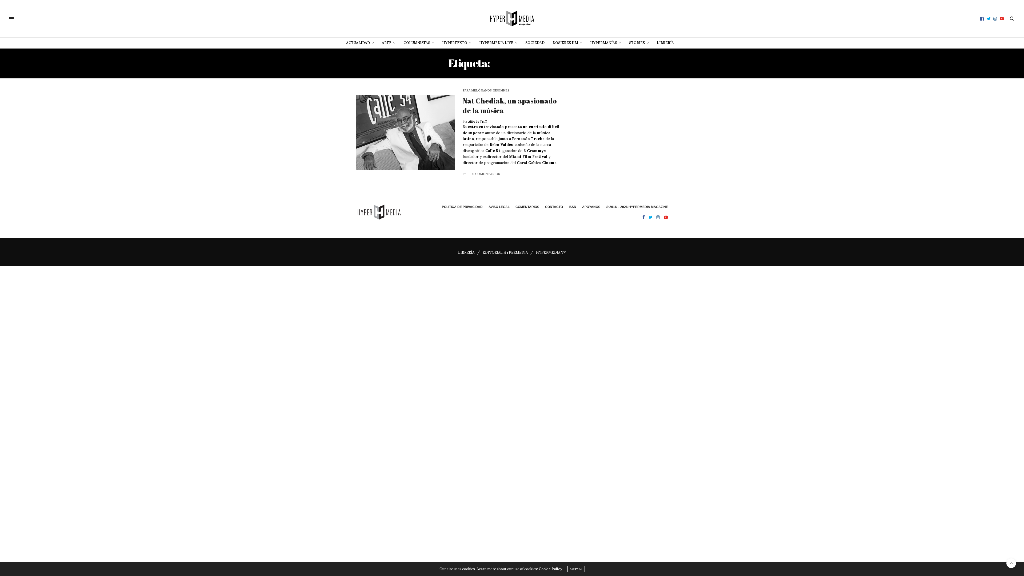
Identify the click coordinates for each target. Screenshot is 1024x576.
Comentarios (527, 207)
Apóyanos (591, 207)
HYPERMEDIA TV (551, 252)
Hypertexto (454, 43)
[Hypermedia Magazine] (512, 18)
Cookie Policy (550, 569)
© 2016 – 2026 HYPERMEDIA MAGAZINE (637, 207)
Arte (386, 43)
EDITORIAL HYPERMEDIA (505, 252)
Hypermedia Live (496, 43)
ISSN (572, 207)
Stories (637, 43)
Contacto (554, 207)
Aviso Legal (499, 207)
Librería (665, 43)
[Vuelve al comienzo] (1011, 563)
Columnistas (416, 43)
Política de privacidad (462, 207)
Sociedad (535, 43)
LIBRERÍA (466, 252)
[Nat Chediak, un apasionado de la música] (405, 132)
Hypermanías (603, 43)
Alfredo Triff (477, 121)
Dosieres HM (565, 43)
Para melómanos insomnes (486, 90)
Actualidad (358, 43)
